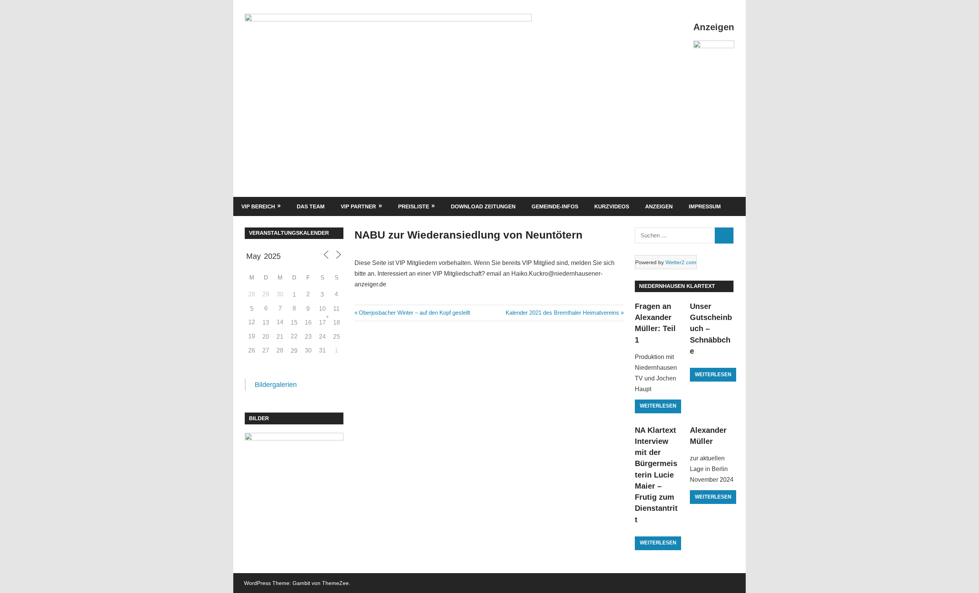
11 (336, 308)
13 (265, 322)
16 (308, 322)
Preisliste (413, 206)
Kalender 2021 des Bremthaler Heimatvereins (562, 312)
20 (265, 336)
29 (294, 351)
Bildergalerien (276, 384)
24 (322, 336)
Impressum (705, 206)
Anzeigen (659, 206)
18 (336, 322)
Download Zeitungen (483, 206)
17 (322, 322)
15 (294, 322)
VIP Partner (358, 206)
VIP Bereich (258, 206)
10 (322, 308)
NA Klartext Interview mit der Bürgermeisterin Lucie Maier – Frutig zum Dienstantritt (656, 475)
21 (279, 336)
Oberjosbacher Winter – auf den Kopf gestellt (414, 312)
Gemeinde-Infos (555, 206)
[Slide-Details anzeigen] (713, 56)
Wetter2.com (680, 262)
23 (308, 336)
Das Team (311, 206)
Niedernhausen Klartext (677, 286)
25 (336, 336)
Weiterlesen (658, 406)
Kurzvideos (611, 206)
